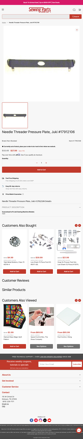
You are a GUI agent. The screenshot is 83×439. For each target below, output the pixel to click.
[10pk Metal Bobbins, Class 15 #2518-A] (14, 252)
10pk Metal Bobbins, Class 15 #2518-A (14, 263)
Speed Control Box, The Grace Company (39, 338)
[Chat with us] (74, 10)
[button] (3, 10)
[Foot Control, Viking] (68, 327)
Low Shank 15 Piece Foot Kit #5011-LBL (41, 263)
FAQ (3, 406)
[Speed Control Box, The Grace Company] (41, 327)
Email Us (5, 404)
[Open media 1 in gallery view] (77, 30)
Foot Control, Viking (65, 337)
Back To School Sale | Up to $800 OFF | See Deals (41, 2)
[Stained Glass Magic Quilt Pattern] (14, 327)
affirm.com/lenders (63, 429)
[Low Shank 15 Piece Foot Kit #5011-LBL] (41, 252)
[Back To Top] (80, 436)
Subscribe (77, 364)
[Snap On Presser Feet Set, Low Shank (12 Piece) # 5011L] (68, 252)
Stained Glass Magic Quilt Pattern (13, 338)
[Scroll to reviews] (41, 136)
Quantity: (5, 158)
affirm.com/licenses (73, 432)
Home (4, 22)
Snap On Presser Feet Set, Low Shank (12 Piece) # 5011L (68, 263)
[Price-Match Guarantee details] (23, 194)
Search (76, 16)
